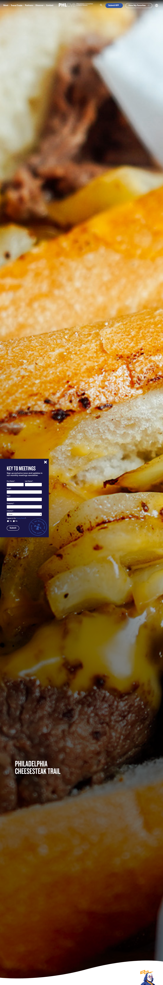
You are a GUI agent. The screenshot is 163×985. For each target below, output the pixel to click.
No (16, 521)
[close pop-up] (45, 462)
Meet (5, 6)
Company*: (10, 503)
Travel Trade (16, 6)
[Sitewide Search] (101, 6)
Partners (29, 6)
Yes (10, 521)
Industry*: (10, 511)
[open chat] (147, 977)
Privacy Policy (20, 518)
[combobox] (24, 514)
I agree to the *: (16, 518)
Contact (49, 6)
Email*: (9, 489)
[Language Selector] (156, 6)
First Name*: (11, 481)
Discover (39, 6)
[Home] (76, 7)
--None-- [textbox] (10, 514)
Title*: (9, 496)
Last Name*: (29, 481)
